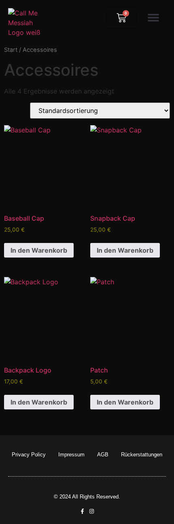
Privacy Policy (29, 455)
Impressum (71, 455)
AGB (102, 455)
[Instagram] (91, 511)
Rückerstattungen (141, 455)
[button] (153, 17)
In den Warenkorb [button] (39, 250)
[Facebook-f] (82, 511)
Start (10, 49)
